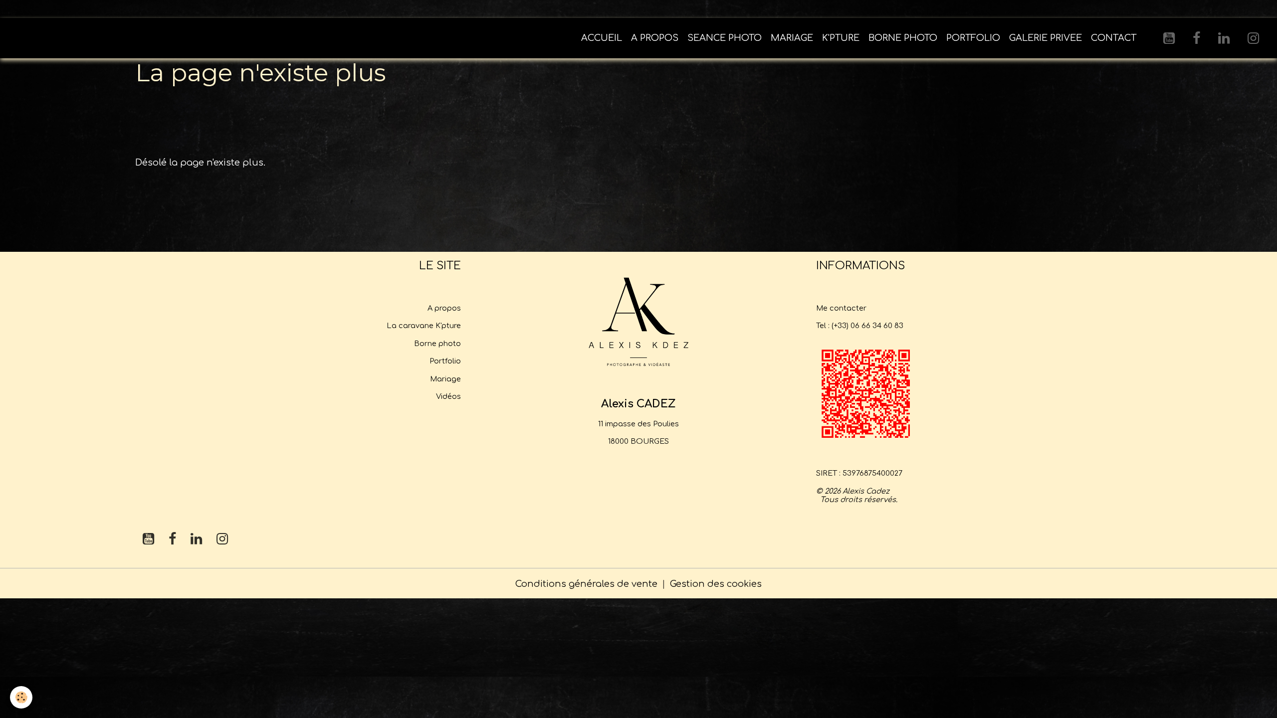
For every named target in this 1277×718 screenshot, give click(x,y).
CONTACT (1113, 38)
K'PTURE (840, 38)
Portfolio (445, 361)
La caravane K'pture (424, 326)
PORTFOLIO (973, 38)
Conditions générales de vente (586, 584)
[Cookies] (21, 697)
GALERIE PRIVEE (1045, 38)
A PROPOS (654, 38)
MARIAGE (792, 38)
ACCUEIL (601, 38)
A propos (444, 308)
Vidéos (448, 396)
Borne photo (437, 344)
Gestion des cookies (716, 584)
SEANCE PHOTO (724, 38)
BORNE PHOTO (902, 38)
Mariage (445, 379)
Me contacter (841, 308)
